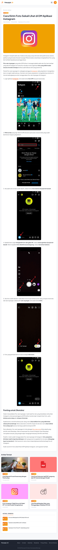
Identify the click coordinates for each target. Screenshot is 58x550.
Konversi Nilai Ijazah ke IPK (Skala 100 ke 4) (19, 517)
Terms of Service (53, 542)
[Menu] (51, 2)
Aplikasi (9, 10)
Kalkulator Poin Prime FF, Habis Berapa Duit (19, 527)
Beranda (5, 10)
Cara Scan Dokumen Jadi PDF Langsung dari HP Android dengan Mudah (43, 477)
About (18, 542)
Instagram (35, 71)
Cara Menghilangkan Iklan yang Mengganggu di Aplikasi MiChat (40, 504)
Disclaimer (36, 542)
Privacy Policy (44, 542)
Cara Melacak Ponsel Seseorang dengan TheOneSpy (14, 477)
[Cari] (55, 2)
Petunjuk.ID (4, 543)
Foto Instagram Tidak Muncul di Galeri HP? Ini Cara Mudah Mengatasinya (13, 504)
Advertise (30, 542)
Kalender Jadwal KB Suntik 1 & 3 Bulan (17, 522)
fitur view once (37, 429)
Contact (24, 542)
